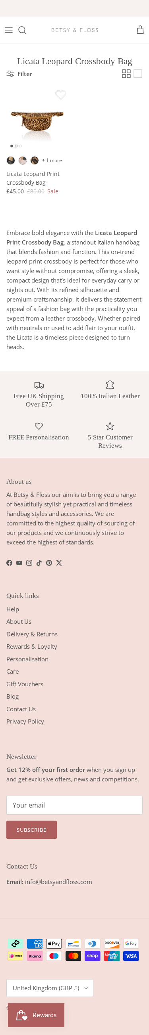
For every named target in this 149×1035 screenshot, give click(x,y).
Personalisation (27, 659)
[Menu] (8, 30)
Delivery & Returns (32, 634)
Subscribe (31, 829)
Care (12, 671)
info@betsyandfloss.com (58, 882)
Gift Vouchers (24, 684)
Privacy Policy (25, 721)
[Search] (26, 30)
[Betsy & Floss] (74, 30)
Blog (12, 696)
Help (12, 609)
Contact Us (21, 709)
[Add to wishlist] (60, 94)
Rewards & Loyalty (31, 646)
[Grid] (126, 73)
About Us (18, 621)
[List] (138, 73)
